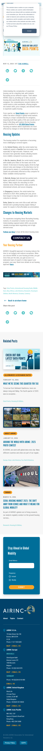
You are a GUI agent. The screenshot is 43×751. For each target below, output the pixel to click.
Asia (8, 291)
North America (13, 294)
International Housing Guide (24, 288)
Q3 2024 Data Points (26, 124)
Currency (27, 294)
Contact (20, 618)
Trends (8, 492)
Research (27, 291)
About (5, 618)
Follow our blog (9, 232)
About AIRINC (10, 433)
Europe (5, 460)
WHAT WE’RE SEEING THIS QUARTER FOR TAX (20, 383)
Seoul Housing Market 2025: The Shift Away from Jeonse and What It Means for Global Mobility (21, 504)
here (12, 264)
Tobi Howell (23, 64)
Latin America (19, 291)
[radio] (12, 576)
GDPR (23, 743)
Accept (29, 31)
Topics (12, 618)
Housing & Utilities (17, 401)
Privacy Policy (10, 743)
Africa (12, 291)
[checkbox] (21, 578)
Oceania (21, 294)
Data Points (20, 113)
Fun (22, 460)
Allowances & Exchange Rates (18, 375)
